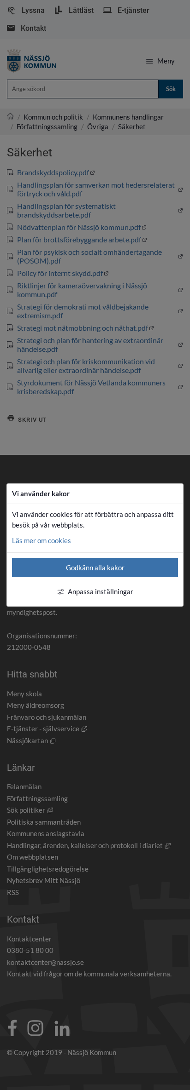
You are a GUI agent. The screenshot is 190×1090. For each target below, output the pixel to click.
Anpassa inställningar (100, 591)
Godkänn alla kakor (95, 567)
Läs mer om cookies (41, 540)
